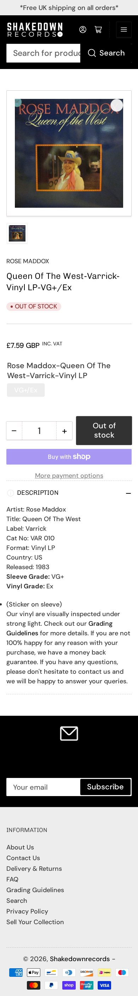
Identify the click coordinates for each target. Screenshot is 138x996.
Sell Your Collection (35, 922)
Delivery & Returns (34, 868)
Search (112, 53)
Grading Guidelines (35, 890)
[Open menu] (124, 29)
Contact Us (23, 858)
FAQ (12, 879)
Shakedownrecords (80, 958)
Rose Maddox (27, 261)
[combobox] (69, 53)
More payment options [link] (69, 475)
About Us (20, 847)
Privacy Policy (27, 911)
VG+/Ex (26, 390)
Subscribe (105, 787)
